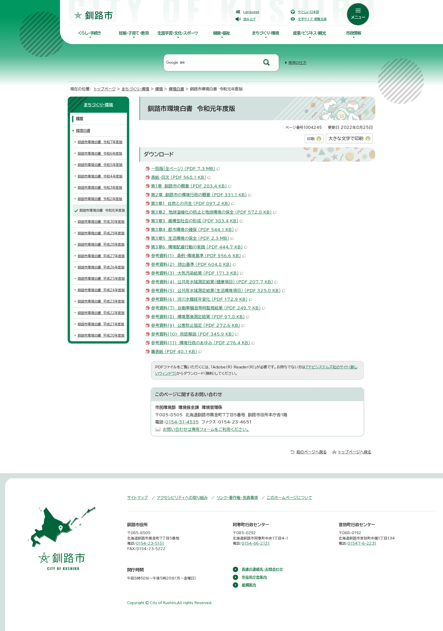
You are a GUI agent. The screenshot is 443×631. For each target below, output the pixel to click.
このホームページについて (289, 498)
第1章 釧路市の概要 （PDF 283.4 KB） (189, 186)
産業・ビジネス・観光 (309, 33)
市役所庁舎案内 (254, 577)
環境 (159, 89)
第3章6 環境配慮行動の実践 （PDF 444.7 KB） (197, 247)
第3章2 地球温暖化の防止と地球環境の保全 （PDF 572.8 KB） (211, 212)
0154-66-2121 (256, 543)
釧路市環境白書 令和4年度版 (100, 176)
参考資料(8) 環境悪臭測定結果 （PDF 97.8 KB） (198, 317)
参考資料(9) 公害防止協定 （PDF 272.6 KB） (195, 325)
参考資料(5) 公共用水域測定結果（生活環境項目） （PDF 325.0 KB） (216, 290)
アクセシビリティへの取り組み (182, 498)
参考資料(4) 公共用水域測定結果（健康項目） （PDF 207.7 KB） (212, 282)
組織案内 (249, 585)
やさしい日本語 (308, 11)
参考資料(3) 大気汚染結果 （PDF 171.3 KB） (195, 273)
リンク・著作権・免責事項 (237, 498)
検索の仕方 (297, 63)
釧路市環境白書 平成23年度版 (101, 301)
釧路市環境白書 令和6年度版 (100, 153)
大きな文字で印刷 (345, 138)
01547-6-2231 (362, 543)
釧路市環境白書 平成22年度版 (101, 313)
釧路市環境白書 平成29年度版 (101, 233)
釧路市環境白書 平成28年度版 (101, 244)
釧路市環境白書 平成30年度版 (101, 221)
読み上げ (249, 18)
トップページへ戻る (354, 452)
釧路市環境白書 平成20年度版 (101, 335)
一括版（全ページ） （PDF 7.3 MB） (183, 169)
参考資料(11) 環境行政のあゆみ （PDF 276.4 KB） (200, 343)
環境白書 (176, 89)
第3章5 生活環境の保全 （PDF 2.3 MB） (190, 238)
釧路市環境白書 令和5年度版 (100, 165)
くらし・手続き (89, 33)
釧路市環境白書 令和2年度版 (100, 199)
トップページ (105, 89)
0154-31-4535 (182, 422)
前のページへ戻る (311, 452)
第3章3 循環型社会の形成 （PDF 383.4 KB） (194, 221)
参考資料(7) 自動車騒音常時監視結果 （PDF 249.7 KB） (206, 308)
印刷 (310, 139)
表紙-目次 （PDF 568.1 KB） (178, 177)
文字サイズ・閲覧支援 (312, 18)
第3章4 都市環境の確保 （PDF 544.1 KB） (192, 229)
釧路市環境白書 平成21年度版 (101, 324)
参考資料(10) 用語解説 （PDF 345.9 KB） (192, 334)
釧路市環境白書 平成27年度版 (101, 256)
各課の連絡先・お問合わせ (262, 569)
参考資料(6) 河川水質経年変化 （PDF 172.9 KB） (199, 299)
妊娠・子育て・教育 (133, 33)
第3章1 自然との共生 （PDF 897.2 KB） (190, 203)
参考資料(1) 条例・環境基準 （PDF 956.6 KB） (196, 256)
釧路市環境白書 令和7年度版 (100, 142)
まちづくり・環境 (265, 33)
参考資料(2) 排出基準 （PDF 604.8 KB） (191, 264)
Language (251, 11)
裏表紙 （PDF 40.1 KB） (174, 351)
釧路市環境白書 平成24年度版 (101, 290)
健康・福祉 (221, 33)
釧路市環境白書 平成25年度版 (101, 278)
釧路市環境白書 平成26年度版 (101, 267)
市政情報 (353, 33)
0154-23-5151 (150, 543)
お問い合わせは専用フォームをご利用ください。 (206, 429)
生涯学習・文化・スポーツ (177, 33)
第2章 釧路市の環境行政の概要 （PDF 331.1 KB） (199, 195)
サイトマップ (137, 498)
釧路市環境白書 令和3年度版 (100, 187)
